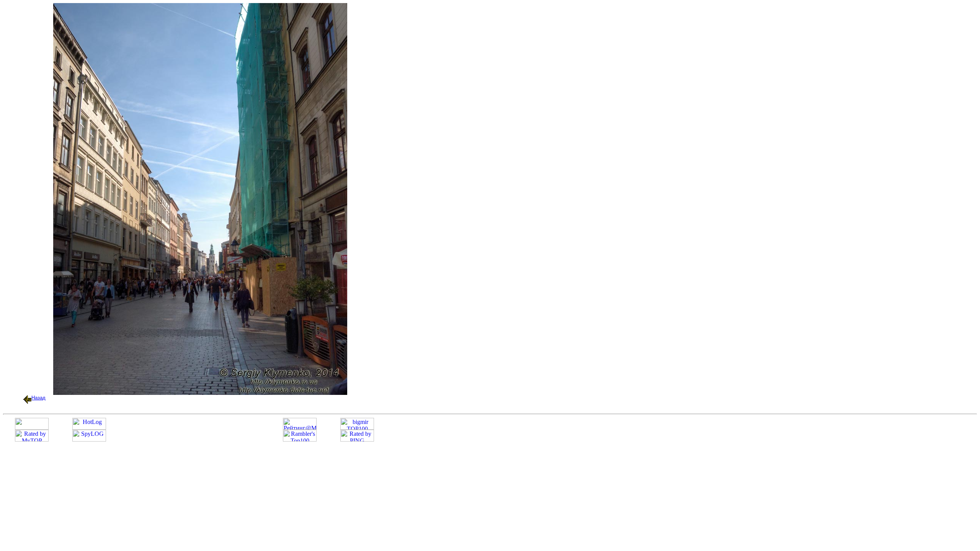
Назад (38, 398)
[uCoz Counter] (32, 427)
